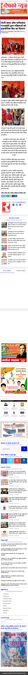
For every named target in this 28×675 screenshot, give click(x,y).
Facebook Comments (21, 270)
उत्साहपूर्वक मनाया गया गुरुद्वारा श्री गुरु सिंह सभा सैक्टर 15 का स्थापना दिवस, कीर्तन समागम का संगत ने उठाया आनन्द (17, 225)
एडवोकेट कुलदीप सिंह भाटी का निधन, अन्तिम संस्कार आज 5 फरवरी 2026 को (17, 532)
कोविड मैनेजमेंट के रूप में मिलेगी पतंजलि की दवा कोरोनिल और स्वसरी (12, 576)
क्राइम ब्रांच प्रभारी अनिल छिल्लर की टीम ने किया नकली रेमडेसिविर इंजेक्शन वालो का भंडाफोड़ (14, 584)
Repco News (20, 202)
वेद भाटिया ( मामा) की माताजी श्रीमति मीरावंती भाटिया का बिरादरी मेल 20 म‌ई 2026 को (17, 473)
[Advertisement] (14, 326)
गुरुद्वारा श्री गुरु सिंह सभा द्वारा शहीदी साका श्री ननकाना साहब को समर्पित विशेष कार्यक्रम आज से (16, 247)
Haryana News (7, 603)
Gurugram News (7, 601)
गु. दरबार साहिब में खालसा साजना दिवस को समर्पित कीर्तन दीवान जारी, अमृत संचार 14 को (17, 240)
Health (5, 605)
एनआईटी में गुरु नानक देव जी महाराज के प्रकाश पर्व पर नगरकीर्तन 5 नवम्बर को (17, 261)
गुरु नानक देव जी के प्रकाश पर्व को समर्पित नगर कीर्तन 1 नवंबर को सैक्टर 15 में (13, 563)
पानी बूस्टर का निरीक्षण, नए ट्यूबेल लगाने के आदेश (13, 580)
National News (7, 608)
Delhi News (6, 596)
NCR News (6, 610)
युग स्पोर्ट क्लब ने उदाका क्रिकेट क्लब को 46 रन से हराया (14, 568)
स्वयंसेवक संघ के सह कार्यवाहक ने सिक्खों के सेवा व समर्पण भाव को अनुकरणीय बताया (16, 233)
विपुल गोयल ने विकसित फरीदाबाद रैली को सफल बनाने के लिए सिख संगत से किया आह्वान (18, 499)
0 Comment (21, 31)
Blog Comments (7, 270)
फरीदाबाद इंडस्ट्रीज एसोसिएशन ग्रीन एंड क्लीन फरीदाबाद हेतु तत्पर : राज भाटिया (16, 254)
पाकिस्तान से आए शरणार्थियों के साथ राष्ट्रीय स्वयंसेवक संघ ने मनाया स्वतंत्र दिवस (13, 559)
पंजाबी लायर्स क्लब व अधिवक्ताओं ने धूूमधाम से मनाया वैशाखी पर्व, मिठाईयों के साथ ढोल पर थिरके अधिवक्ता (18, 490)
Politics (5, 613)
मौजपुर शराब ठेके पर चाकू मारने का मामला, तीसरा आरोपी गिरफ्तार (12, 571)
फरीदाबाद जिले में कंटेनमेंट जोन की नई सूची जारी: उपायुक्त (12, 554)
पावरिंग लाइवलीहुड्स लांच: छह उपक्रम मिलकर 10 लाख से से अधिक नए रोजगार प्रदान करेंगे (14, 549)
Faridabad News (4, 32)
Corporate (6, 594)
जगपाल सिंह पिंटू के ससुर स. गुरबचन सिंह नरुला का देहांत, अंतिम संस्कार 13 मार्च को (18, 507)
